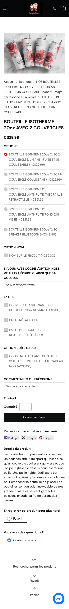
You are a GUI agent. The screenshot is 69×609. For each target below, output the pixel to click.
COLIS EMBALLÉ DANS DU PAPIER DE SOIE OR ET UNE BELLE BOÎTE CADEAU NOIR (36, 361)
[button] (34, 8)
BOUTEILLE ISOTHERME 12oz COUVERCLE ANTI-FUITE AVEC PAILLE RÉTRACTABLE (35, 194)
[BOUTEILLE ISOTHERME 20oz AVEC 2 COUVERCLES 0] (34, 53)
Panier (34, 595)
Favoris (34, 581)
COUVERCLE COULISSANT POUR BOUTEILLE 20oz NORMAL (34, 307)
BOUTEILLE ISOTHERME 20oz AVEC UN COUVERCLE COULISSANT (35, 176)
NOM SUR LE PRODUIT (32, 256)
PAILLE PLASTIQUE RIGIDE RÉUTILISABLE (27, 332)
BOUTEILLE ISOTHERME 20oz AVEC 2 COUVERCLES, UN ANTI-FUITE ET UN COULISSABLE (34, 159)
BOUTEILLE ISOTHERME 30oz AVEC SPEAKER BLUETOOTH (33, 231)
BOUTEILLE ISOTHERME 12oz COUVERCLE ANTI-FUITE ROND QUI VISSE (34, 214)
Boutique (25, 82)
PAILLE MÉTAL (26, 320)
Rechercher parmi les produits (34, 566)
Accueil (9, 82)
